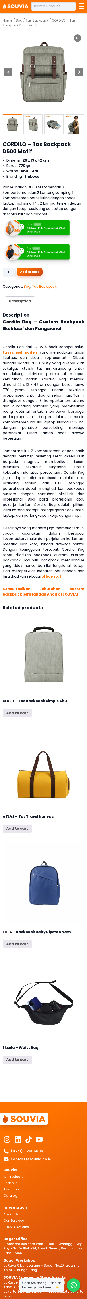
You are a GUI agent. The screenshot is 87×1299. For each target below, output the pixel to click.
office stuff (52, 576)
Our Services (14, 1220)
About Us (11, 1214)
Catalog (10, 1195)
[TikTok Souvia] (28, 1139)
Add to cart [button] (17, 713)
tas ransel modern (21, 352)
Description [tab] (20, 301)
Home (7, 20)
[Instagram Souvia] (7, 1139)
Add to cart (29, 272)
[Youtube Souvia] (39, 1139)
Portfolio (11, 1183)
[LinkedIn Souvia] (17, 1139)
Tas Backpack (37, 20)
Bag (19, 20)
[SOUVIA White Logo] (17, 6)
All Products (13, 1176)
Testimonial (13, 1189)
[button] (79, 72)
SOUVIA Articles (16, 1227)
